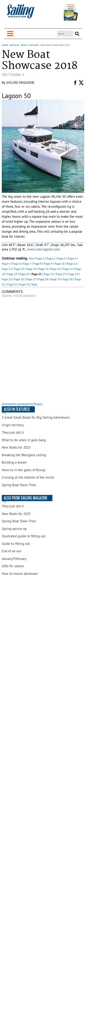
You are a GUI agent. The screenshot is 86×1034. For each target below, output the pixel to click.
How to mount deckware (20, 573)
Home (5, 45)
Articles (14, 45)
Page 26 (19, 279)
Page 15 (43, 269)
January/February (14, 558)
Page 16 (56, 269)
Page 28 (43, 279)
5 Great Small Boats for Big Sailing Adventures (36, 417)
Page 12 (7, 269)
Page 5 (6, 263)
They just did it (13, 432)
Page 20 (24, 274)
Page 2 (51, 258)
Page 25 (7, 279)
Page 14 (31, 269)
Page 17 (68, 269)
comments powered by (22, 404)
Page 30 (68, 279)
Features (33, 45)
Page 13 (19, 269)
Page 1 (40, 258)
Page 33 (24, 284)
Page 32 (12, 284)
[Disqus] (43, 350)
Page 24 (73, 274)
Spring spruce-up (14, 528)
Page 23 (61, 274)
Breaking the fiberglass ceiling (24, 455)
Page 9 (48, 263)
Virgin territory (13, 425)
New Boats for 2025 (16, 447)
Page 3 (61, 258)
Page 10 (60, 263)
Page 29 (55, 279)
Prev (31, 258)
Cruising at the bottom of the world (28, 477)
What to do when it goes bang (24, 440)
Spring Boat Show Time (19, 485)
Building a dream (14, 462)
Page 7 (27, 263)
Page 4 (72, 258)
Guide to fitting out (16, 543)
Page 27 (31, 279)
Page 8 (37, 263)
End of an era (11, 551)
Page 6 (16, 263)
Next (34, 284)
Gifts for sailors (13, 566)
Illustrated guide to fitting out (24, 536)
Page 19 (12, 274)
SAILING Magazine (20, 82)
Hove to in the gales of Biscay (23, 470)
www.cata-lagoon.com (43, 249)
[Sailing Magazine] (20, 13)
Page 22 (49, 274)
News (24, 45)
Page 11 (72, 263)
